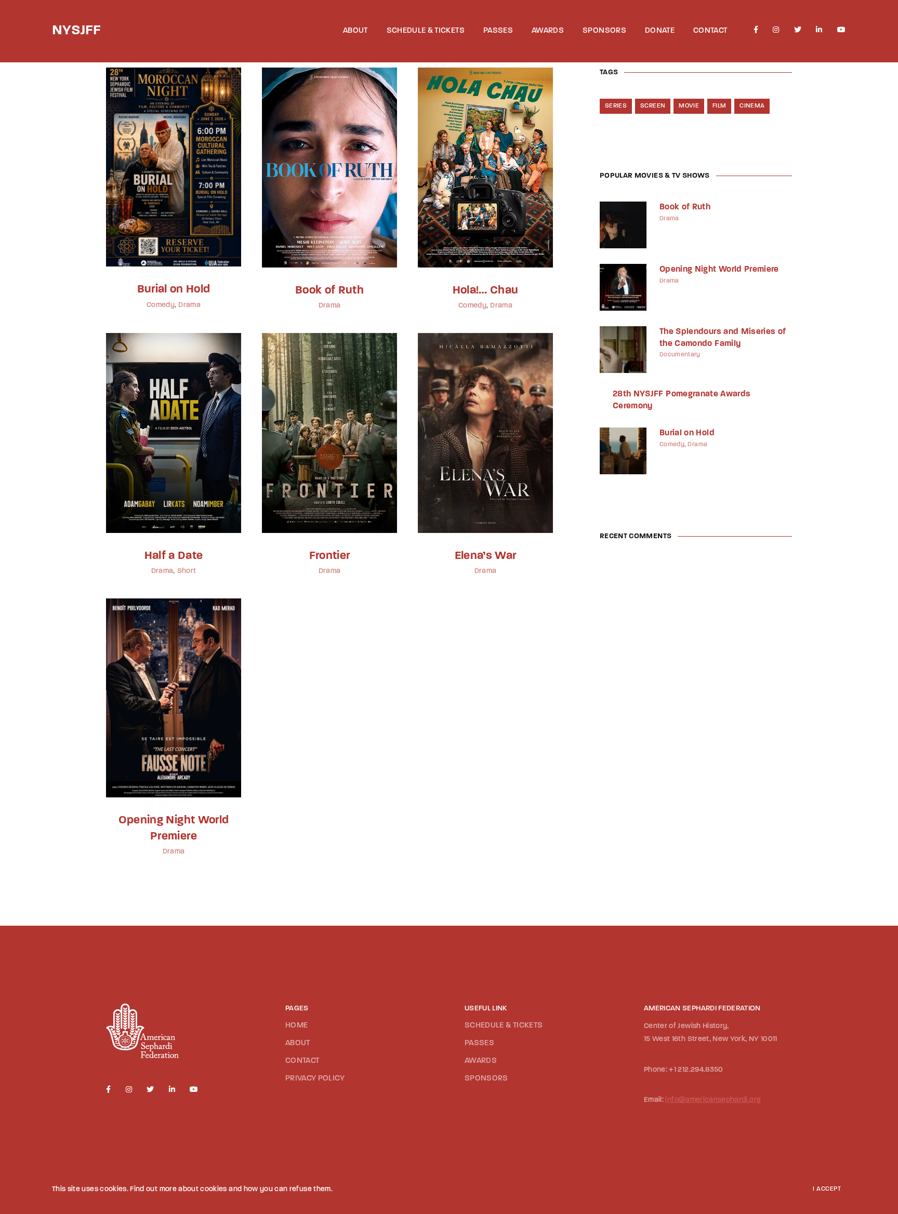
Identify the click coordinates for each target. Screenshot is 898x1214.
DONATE (660, 31)
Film (719, 106)
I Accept (827, 1189)
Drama (189, 305)
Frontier (329, 556)
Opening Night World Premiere (719, 269)
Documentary (680, 355)
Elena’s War (486, 556)
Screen (652, 106)
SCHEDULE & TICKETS (426, 31)
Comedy (161, 305)
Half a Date (173, 556)
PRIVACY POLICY (315, 1079)
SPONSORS (604, 31)
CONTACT (710, 31)
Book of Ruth (329, 291)
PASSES (498, 31)
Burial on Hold (173, 290)
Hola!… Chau (486, 291)
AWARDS (548, 31)
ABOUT (355, 31)
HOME (296, 1026)
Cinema (751, 106)
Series (616, 106)
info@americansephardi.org (712, 1100)
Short (186, 571)
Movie (689, 106)
